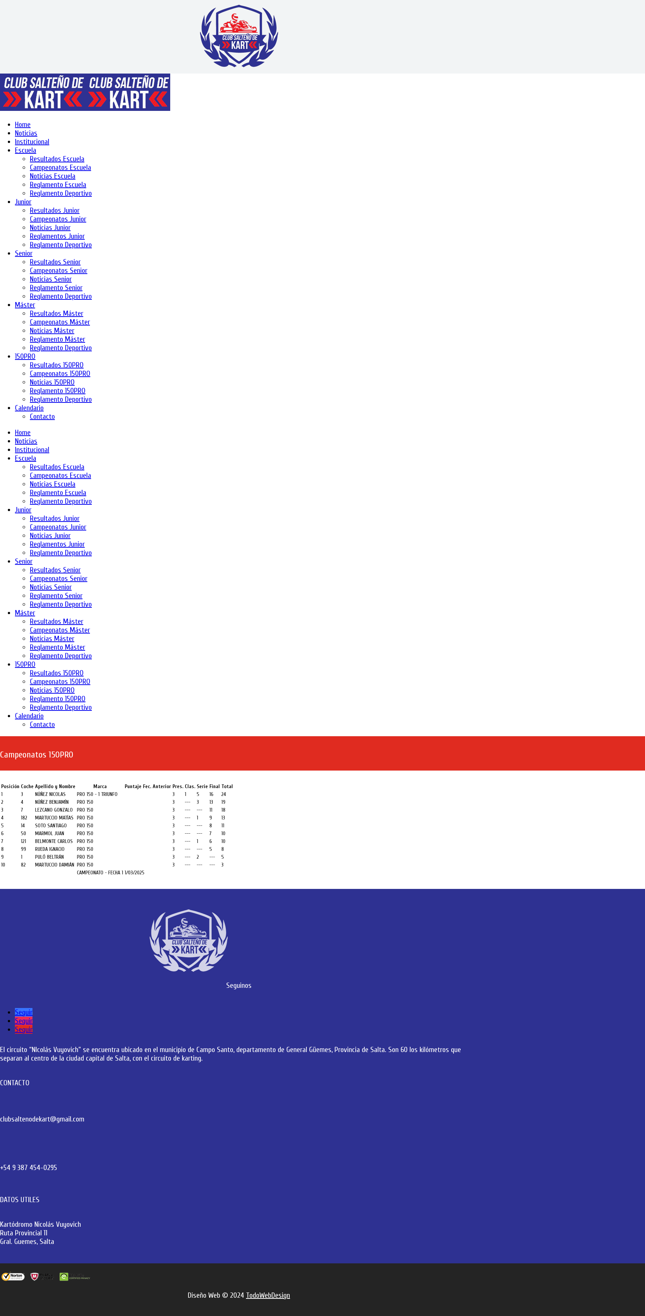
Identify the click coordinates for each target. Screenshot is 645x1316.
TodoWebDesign (268, 1295)
